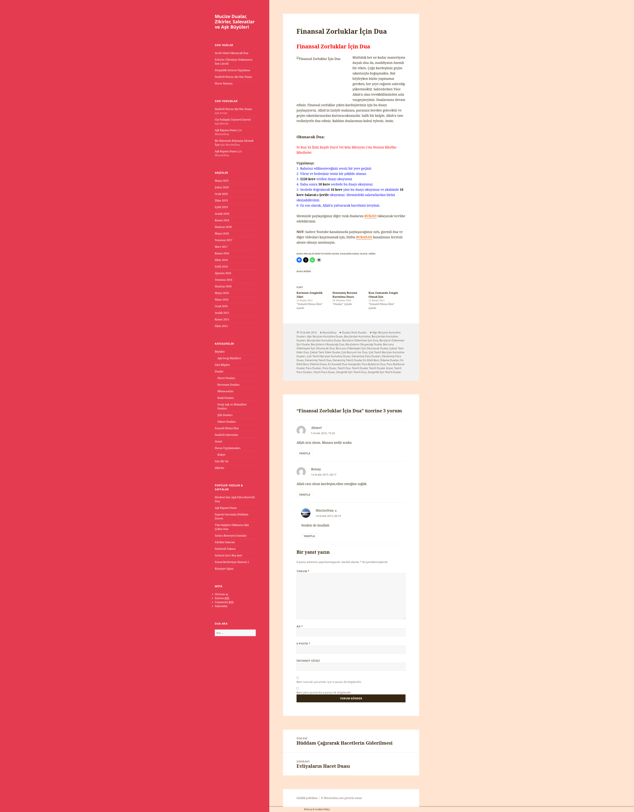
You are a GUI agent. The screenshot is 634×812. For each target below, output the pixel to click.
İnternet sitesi (308, 661)
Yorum (303, 571)
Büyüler (220, 351)
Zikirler (219, 468)
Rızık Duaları (225, 398)
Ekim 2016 (221, 260)
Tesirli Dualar (360, 368)
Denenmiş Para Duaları (366, 356)
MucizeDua (329, 332)
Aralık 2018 (222, 214)
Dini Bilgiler (222, 365)
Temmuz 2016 (223, 280)
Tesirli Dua (344, 368)
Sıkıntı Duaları (226, 421)
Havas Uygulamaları (227, 448)
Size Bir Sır (222, 461)
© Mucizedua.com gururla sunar (341, 798)
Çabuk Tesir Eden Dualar (325, 352)
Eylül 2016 (221, 266)
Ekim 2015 (221, 326)
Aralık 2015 (222, 313)
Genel (218, 441)
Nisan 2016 (222, 299)
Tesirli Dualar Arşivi (381, 368)
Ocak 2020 (221, 194)
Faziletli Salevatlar (226, 435)
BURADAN (364, 237)
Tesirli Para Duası (324, 372)
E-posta (303, 643)
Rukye (221, 454)
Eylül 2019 (221, 207)
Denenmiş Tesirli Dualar (347, 360)
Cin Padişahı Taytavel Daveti (233, 119)
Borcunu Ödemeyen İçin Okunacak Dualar (362, 348)
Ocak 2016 (221, 306)
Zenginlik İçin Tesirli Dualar (384, 372)
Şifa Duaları (224, 415)
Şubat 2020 (222, 187)
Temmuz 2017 (223, 240)
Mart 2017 (221, 247)
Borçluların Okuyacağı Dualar (364, 344)
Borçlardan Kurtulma (357, 336)
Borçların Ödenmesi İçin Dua (360, 340)
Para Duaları (313, 368)
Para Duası (329, 368)
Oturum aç (221, 594)
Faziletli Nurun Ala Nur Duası (233, 77)
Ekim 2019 (221, 200)
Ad (300, 626)
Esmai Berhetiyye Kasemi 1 (232, 562)
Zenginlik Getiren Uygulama (232, 70)
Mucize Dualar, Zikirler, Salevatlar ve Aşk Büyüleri (235, 21)
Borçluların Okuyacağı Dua (327, 344)
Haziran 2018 (223, 227)
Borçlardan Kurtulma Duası (324, 340)
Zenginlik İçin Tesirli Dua (351, 372)
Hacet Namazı (223, 83)
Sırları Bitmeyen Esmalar (231, 535)
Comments (224, 602)
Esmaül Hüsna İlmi (227, 428)
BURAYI (370, 216)
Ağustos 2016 (223, 273)
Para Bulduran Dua (373, 364)
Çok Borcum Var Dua (354, 352)
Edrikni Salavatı (225, 542)
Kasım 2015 (222, 319)
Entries (222, 598)
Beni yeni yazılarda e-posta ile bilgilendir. (324, 692)
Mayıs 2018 (222, 233)
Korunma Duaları (228, 384)
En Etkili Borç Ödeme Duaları (381, 360)
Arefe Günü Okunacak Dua (231, 53)
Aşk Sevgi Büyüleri (229, 358)
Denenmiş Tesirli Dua (318, 360)
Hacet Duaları (226, 378)
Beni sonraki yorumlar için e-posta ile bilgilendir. (329, 682)
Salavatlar (221, 606)
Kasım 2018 (222, 220)
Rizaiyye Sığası (224, 568)
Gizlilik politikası (307, 798)
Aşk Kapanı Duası (226, 130)
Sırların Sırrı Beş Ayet (228, 555)
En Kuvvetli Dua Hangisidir (344, 364)
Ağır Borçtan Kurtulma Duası (325, 336)
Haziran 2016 (223, 286)
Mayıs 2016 (222, 293)
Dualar (219, 371)
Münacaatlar (225, 391)
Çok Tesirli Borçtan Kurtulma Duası (328, 356)
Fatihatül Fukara (225, 549)
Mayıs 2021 (222, 180)
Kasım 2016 (222, 253)
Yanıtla (304, 453)
